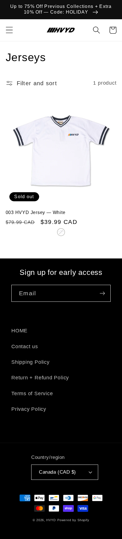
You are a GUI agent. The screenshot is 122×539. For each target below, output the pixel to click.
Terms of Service (32, 393)
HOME (19, 330)
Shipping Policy (30, 362)
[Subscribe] (102, 293)
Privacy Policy (28, 409)
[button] (9, 30)
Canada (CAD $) (57, 472)
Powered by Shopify (73, 520)
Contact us (24, 346)
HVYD (51, 520)
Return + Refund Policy (40, 377)
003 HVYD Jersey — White (36, 212)
